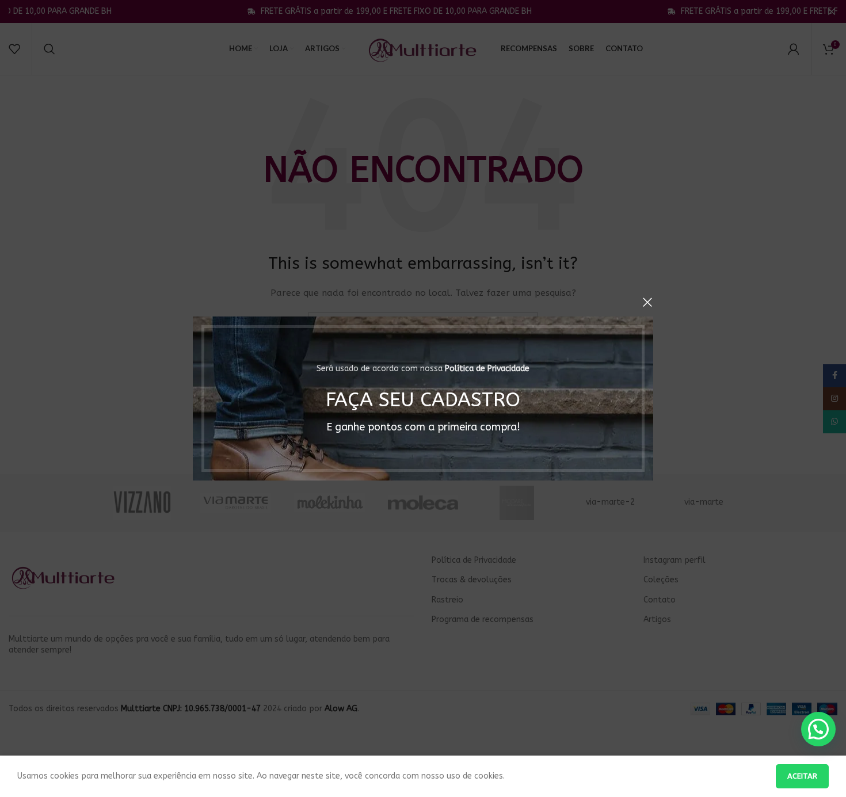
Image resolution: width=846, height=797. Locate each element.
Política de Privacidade (487, 368)
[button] (818, 729)
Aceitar (802, 776)
